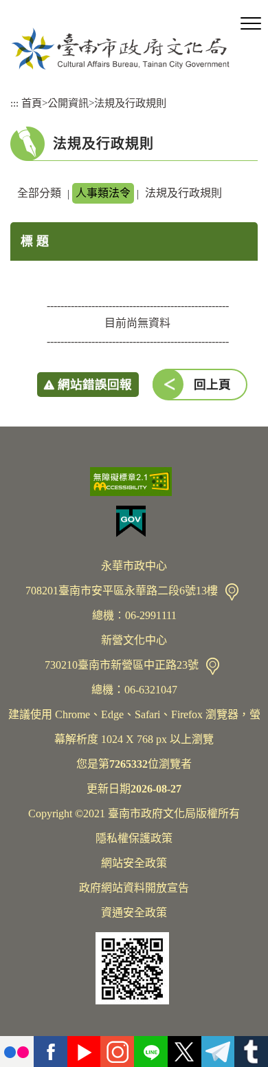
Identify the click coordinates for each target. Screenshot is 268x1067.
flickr (17, 1051)
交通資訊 (231, 592)
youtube (84, 1051)
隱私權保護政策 (134, 838)
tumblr (251, 1051)
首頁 (31, 103)
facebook (50, 1051)
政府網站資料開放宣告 (134, 888)
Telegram (218, 1051)
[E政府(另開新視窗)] (134, 521)
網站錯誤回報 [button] (95, 384)
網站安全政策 (134, 863)
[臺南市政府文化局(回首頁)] (120, 48)
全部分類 (39, 193)
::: (14, 103)
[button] (251, 24)
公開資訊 (68, 103)
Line (151, 1051)
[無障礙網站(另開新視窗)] (134, 481)
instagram (117, 1051)
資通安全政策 (134, 912)
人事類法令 (103, 193)
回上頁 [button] (212, 384)
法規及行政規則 (130, 103)
